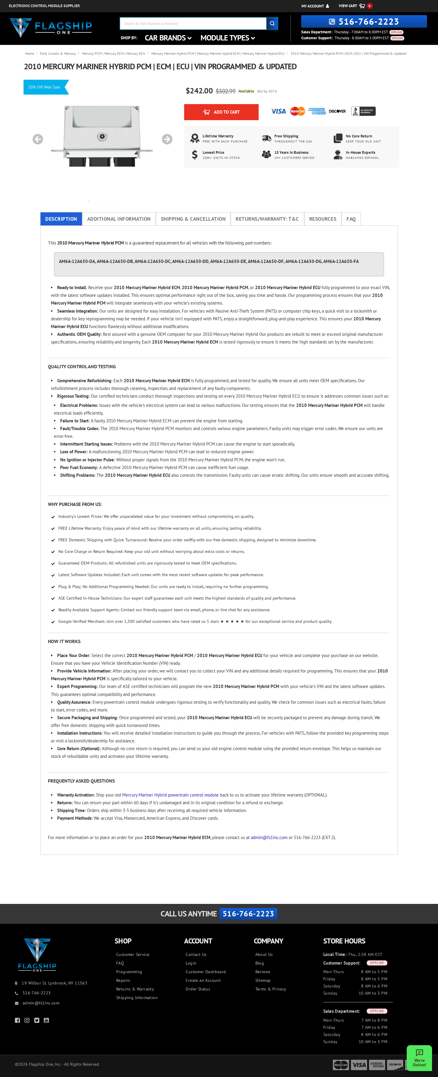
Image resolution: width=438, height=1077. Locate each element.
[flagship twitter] (37, 1021)
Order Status (198, 989)
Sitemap (263, 980)
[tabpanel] (101, 136)
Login (191, 963)
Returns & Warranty (135, 989)
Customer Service (132, 954)
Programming (129, 971)
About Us (264, 954)
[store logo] (50, 28)
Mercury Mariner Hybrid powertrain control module (170, 795)
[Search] (272, 23)
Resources (323, 219)
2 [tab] (97, 200)
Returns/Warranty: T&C (267, 219)
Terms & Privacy (270, 989)
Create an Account (203, 980)
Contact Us (196, 954)
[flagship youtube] (47, 1021)
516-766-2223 (368, 21)
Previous (36, 136)
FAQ (351, 219)
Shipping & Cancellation (193, 219)
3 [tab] (106, 200)
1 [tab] (88, 200)
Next (165, 136)
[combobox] (199, 23)
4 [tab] (115, 200)
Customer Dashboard (206, 971)
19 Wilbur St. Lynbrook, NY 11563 (54, 983)
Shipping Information (137, 997)
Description (61, 219)
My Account (313, 6)
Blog (259, 963)
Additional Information (119, 219)
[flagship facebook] (18, 1021)
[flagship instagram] (27, 1021)
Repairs (123, 980)
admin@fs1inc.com (269, 837)
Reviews (263, 971)
